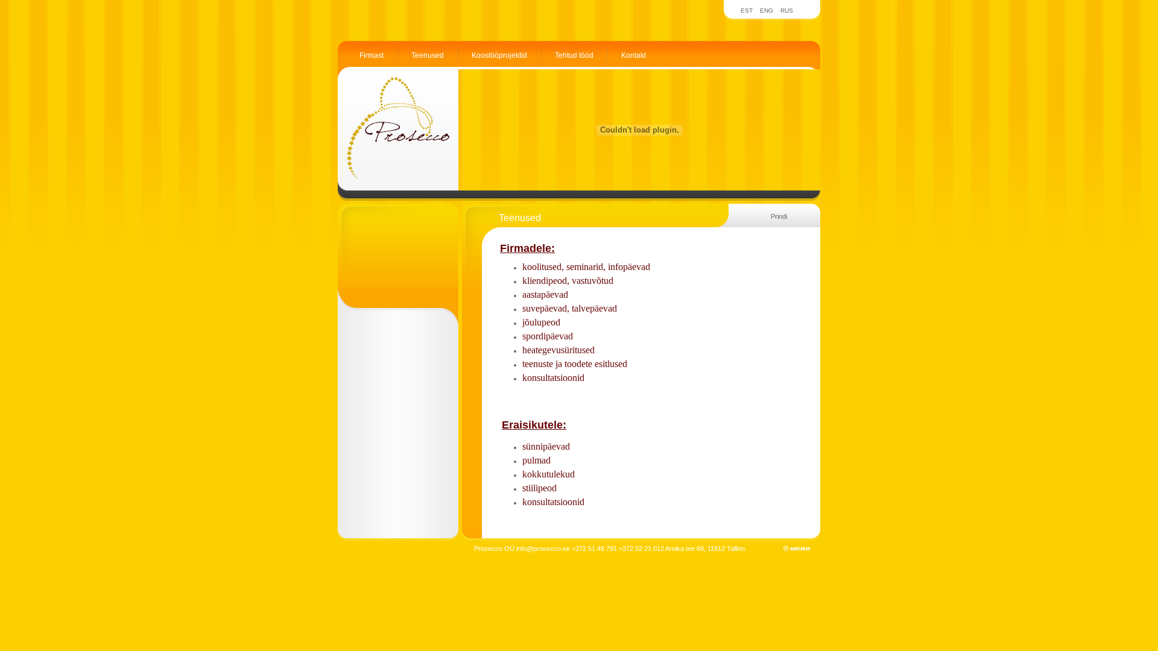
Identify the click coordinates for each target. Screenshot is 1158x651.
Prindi (779, 216)
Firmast (371, 55)
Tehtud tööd (574, 55)
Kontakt (633, 55)
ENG (766, 10)
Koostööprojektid (499, 55)
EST (747, 10)
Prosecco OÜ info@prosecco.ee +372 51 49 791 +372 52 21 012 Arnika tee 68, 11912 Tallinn (609, 548)
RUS (786, 10)
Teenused (427, 55)
